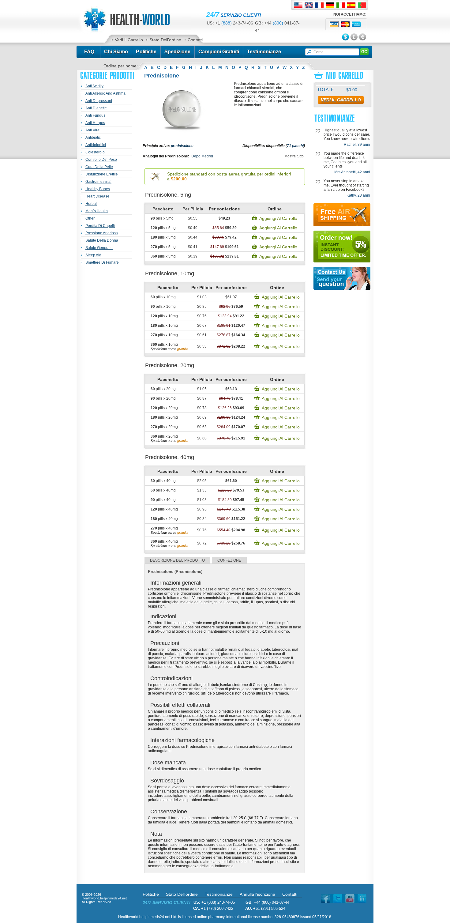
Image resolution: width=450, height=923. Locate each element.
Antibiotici (93, 137)
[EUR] (363, 37)
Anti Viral (92, 130)
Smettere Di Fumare (102, 262)
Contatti (195, 39)
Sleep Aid (93, 255)
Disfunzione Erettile (101, 174)
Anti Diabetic (96, 108)
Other (90, 218)
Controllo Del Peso (101, 159)
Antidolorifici (95, 145)
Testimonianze (264, 51)
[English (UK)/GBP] (308, 5)
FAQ (89, 51)
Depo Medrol (202, 156)
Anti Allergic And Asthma (105, 93)
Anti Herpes (95, 123)
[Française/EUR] (319, 5)
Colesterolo (95, 152)
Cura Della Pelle (99, 167)
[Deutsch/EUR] (330, 5)
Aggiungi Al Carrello (278, 218)
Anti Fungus (95, 115)
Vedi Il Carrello (129, 39)
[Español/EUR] (351, 5)
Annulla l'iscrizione (257, 894)
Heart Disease (97, 196)
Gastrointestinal (98, 181)
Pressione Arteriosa (101, 233)
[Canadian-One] (133, 32)
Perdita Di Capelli (100, 226)
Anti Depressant (98, 101)
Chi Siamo (116, 51)
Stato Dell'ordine (165, 39)
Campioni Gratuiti (218, 51)
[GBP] (354, 37)
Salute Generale (99, 248)
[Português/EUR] (362, 5)
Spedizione (177, 51)
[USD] (346, 37)
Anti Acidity (94, 86)
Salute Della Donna (101, 240)
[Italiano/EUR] (340, 5)
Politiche (146, 51)
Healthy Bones (97, 189)
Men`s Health (96, 211)
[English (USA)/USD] (298, 5)
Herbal (91, 204)
